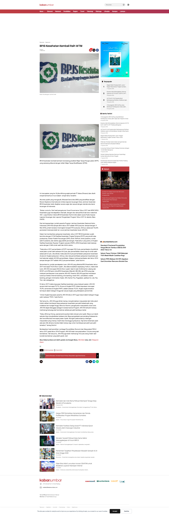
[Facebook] (87, 361)
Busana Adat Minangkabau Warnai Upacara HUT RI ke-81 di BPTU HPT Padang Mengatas (116, 92)
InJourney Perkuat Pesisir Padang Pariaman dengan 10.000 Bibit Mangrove (115, 149)
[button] (123, 4)
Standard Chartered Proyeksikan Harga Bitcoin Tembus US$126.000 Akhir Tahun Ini (113, 247)
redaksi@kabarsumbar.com (50, 487)
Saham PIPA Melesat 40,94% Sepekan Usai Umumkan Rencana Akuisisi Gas (114, 260)
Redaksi (41, 49)
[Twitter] (90, 361)
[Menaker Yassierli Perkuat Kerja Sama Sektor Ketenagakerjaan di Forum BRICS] (47, 441)
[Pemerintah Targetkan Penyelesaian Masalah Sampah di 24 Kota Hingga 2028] (47, 453)
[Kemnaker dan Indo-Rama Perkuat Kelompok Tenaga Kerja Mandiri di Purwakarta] (47, 403)
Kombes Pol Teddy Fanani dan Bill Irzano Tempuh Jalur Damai (113, 192)
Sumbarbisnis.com (110, 242)
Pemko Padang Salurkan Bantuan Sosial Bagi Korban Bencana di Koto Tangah (113, 155)
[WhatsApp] (97, 361)
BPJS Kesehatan (49, 350)
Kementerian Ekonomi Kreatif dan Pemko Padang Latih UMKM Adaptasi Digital (114, 161)
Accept (115, 511)
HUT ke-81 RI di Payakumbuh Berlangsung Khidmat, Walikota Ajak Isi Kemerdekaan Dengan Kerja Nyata (117, 99)
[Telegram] (93, 361)
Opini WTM (59, 350)
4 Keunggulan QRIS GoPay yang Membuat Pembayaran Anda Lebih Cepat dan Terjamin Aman (116, 106)
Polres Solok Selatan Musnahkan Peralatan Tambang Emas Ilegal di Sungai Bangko (114, 205)
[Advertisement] (84, 27)
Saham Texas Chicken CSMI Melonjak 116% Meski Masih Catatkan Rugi (114, 254)
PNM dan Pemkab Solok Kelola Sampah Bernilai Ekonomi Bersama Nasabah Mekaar (113, 142)
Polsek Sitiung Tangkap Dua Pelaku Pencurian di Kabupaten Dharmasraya (114, 198)
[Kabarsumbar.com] (47, 4)
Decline (126, 511)
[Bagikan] (97, 50)
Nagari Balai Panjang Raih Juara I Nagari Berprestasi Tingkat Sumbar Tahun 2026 (116, 86)
